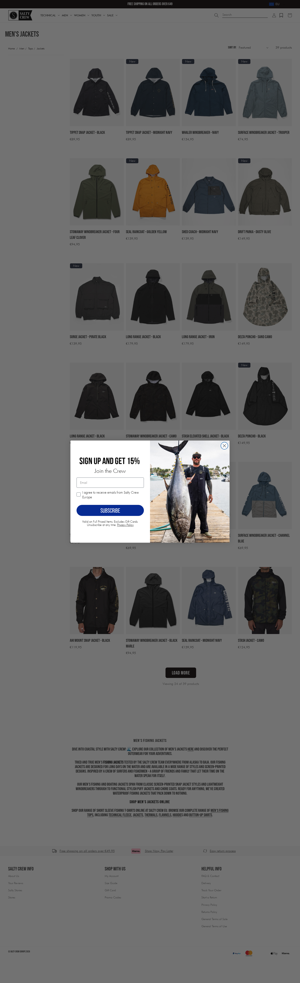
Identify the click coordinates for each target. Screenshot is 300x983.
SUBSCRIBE (110, 510)
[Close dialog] (224, 445)
